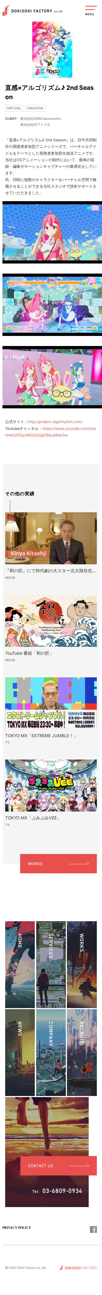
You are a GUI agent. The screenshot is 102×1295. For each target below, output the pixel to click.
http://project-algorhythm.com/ (55, 422)
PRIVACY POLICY (16, 1228)
